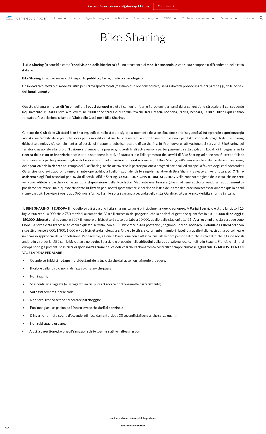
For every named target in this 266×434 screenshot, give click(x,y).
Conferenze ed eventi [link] (196, 18)
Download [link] (226, 18)
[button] (261, 18)
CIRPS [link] (168, 18)
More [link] (246, 18)
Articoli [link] (119, 18)
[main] (133, 37)
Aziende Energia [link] (144, 18)
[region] (133, 6)
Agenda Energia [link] (95, 18)
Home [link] (58, 18)
